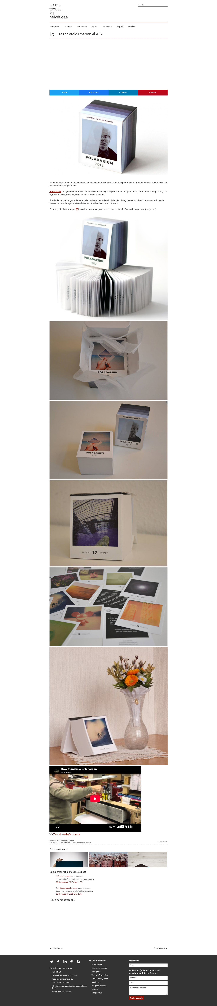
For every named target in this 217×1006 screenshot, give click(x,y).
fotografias (72, 842)
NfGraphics (96, 972)
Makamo (95, 989)
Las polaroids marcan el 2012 (80, 34)
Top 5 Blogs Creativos (60, 983)
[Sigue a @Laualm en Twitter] (52, 963)
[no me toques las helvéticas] (58, 19)
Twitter (64, 92)
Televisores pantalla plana (66, 888)
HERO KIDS (56, 972)
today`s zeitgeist (71, 834)
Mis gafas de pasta (99, 986)
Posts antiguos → (161, 948)
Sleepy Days (97, 993)
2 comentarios (162, 841)
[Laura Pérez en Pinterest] (72, 963)
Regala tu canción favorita (62, 979)
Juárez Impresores (63, 876)
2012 (57, 842)
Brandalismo (97, 964)
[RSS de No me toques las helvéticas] (79, 963)
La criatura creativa (99, 968)
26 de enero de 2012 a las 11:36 (69, 882)
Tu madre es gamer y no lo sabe (65, 975)
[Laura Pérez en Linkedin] (66, 963)
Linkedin (123, 92)
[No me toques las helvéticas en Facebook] (59, 963)
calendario (63, 842)
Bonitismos (96, 982)
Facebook (94, 92)
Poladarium (55, 191)
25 (77, 209)
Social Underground (100, 979)
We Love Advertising (100, 975)
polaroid (88, 842)
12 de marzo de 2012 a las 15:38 (69, 894)
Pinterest (153, 92)
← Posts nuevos (55, 948)
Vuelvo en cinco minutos (61, 992)
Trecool (57, 834)
